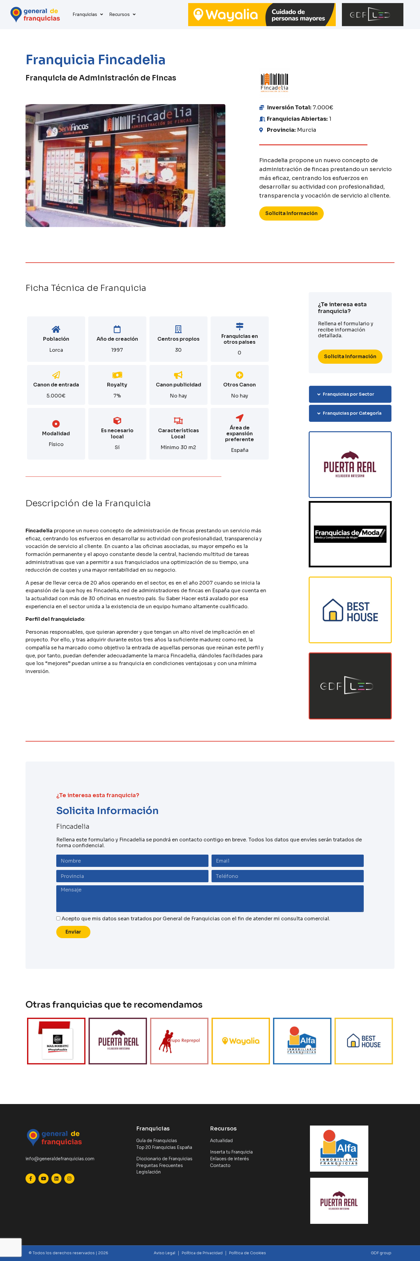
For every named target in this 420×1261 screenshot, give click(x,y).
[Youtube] (43, 1178)
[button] (350, 394)
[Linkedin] (56, 1178)
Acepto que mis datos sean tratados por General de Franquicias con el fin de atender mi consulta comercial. (195, 918)
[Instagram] (69, 1178)
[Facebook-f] (31, 1178)
